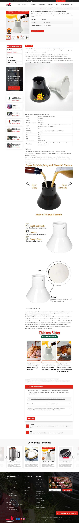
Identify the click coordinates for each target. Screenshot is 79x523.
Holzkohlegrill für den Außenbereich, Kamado (40, 493)
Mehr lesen (15, 100)
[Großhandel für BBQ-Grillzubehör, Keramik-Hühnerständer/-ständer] (48, 454)
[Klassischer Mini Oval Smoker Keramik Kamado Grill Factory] (9, 145)
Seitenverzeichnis (34, 520)
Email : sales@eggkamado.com (30, 1)
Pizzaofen (10, 57)
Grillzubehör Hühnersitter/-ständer (52, 379)
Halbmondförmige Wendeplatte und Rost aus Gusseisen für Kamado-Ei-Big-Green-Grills (64, 462)
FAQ (25, 493)
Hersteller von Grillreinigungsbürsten (40, 506)
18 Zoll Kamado (11, 63)
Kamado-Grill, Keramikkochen (39, 488)
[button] (72, 457)
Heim (19, 4)
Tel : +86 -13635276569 (13, 1)
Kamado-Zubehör (47, 8)
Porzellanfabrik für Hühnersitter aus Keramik (62, 381)
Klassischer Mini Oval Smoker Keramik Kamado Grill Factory (16, 145)
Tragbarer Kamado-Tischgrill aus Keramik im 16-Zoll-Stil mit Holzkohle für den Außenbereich (16, 106)
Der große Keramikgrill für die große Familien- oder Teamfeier (16, 137)
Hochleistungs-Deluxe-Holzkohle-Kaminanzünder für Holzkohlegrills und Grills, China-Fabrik (13, 462)
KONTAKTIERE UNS (13, 88)
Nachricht (50, 4)
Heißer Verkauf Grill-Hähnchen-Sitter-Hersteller (33, 381)
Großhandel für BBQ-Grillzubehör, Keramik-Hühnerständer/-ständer (48, 399)
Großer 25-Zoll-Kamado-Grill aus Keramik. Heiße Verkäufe (16, 129)
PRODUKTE (24, 4)
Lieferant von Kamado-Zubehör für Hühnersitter (38, 379)
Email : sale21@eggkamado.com (14, 503)
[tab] (29, 46)
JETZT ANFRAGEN (38, 31)
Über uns (33, 4)
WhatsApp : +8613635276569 (13, 508)
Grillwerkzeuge (11, 60)
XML (41, 520)
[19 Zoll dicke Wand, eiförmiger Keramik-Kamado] (9, 114)
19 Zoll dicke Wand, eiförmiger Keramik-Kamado (16, 113)
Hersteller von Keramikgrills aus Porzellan (39, 500)
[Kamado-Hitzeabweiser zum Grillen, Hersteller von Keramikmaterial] (31, 454)
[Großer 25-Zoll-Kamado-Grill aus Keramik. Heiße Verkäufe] (9, 130)
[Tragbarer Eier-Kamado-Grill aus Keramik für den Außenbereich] (9, 98)
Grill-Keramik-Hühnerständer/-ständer (48, 381)
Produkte (26, 482)
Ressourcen (42, 4)
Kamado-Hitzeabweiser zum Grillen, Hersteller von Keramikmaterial (29, 462)
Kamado (9, 49)
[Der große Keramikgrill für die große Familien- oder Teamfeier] (9, 138)
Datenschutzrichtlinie (52, 520)
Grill (8, 55)
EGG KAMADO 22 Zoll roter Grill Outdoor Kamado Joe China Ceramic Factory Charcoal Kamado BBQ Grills (17, 121)
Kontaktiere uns (65, 4)
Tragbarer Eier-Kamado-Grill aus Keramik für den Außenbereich (16, 98)
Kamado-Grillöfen (39, 479)
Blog (57, 4)
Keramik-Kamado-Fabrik (40, 483)
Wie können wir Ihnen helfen (14, 72)
